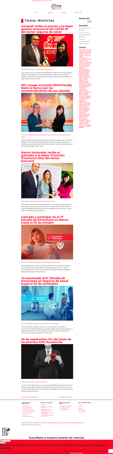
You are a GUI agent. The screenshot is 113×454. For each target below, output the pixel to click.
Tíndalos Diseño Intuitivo (35, 424)
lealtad (80, 92)
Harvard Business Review (85, 83)
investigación (82, 87)
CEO (89, 55)
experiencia (82, 79)
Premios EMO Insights (27, 409)
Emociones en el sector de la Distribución (47, 413)
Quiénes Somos (26, 406)
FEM (86, 79)
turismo (81, 124)
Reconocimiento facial (84, 113)
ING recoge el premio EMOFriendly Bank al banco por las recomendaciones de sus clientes (46, 87)
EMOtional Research (84, 73)
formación (81, 82)
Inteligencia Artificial (84, 86)
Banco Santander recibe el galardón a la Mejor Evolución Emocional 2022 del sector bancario (43, 157)
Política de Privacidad (69, 422)
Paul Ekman (88, 105)
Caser (86, 55)
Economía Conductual (85, 63)
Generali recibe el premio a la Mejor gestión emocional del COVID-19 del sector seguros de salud (47, 29)
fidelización (81, 81)
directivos (86, 62)
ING (80, 85)
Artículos (80, 406)
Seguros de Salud (83, 119)
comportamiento (83, 58)
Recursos (80, 405)
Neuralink (81, 103)
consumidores (82, 59)
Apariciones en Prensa (27, 416)
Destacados (53, 262)
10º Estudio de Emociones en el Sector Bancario (38, 134)
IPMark (86, 90)
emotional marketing (84, 71)
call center (87, 53)
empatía (81, 74)
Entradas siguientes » (66, 397)
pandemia (81, 105)
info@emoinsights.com (38, 0)
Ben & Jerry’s (88, 51)
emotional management (85, 70)
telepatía (81, 122)
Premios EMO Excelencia (28, 411)
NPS (89, 104)
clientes (81, 56)
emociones (81, 67)
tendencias (81, 123)
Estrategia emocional (65, 407)
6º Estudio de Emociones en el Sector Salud (38, 323)
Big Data (82, 52)
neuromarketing (83, 104)
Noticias (51, 69)
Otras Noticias (43, 381)
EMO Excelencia (31, 381)
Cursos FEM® (81, 412)
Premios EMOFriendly (84, 108)
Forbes (87, 81)
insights (89, 85)
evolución (85, 78)
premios (85, 107)
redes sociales (82, 115)
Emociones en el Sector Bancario (47, 407)
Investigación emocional (65, 406)
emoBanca (86, 66)
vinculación (88, 126)
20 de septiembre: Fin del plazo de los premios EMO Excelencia (46, 340)
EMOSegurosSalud (83, 68)
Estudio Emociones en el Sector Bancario (60, 134)
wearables (81, 127)
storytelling (82, 120)
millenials (88, 97)
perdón (81, 107)
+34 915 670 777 (48, 0)
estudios (85, 77)
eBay (90, 62)
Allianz (80, 49)
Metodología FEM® (27, 407)
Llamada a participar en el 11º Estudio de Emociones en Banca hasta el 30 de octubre (44, 219)
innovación (84, 85)
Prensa (55, 422)
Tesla (86, 123)
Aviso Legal (60, 422)
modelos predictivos (84, 98)
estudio (81, 77)
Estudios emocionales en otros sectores (84, 41)
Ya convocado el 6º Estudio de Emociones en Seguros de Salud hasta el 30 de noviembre (44, 280)
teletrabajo (86, 122)
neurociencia (87, 103)
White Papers (81, 410)
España (87, 75)
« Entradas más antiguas (29, 397)
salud (88, 115)
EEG (80, 64)
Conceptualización (64, 409)
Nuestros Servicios (26, 413)
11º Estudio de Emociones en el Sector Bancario (39, 262)
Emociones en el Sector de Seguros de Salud (38, 69)
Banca (84, 49)
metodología (82, 97)
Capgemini (81, 55)
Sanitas (80, 116)
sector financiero (83, 118)
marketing (85, 93)
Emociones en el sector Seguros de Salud (47, 410)
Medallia (81, 94)
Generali (87, 82)
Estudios (43, 405)
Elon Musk (84, 64)
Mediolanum (88, 96)
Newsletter (25, 414)
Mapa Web (50, 422)
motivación (81, 100)
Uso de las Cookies (79, 422)
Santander (85, 116)
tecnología (87, 120)
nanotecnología (83, 101)
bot (85, 52)
